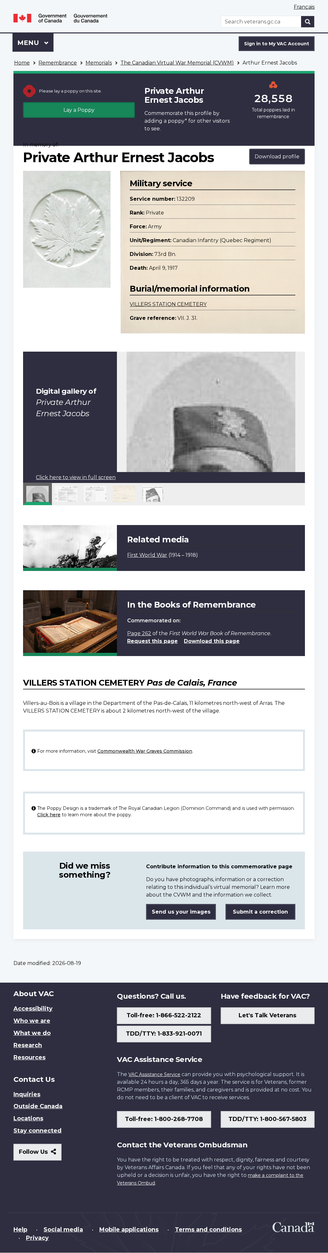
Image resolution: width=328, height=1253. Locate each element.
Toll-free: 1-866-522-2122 (164, 1015)
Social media (63, 1229)
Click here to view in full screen (76, 477)
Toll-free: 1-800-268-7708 (164, 1119)
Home (22, 63)
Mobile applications (129, 1229)
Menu (29, 43)
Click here (49, 815)
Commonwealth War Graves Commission (144, 751)
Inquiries (26, 1094)
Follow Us (40, 1154)
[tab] (37, 494)
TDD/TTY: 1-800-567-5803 (267, 1119)
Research (27, 1045)
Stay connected (37, 1130)
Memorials (99, 63)
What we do (32, 1033)
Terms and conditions (208, 1229)
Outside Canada (37, 1106)
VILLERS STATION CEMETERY (168, 304)
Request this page (152, 641)
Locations (28, 1118)
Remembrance (57, 63)
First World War (147, 555)
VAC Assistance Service (154, 1074)
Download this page (212, 641)
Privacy (37, 1237)
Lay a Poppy (78, 110)
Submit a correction (260, 912)
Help (20, 1229)
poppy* (177, 121)
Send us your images (181, 912)
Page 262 (139, 633)
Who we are (31, 1020)
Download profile (277, 156)
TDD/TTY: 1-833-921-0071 (164, 1033)
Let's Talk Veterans (267, 1015)
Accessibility (33, 1008)
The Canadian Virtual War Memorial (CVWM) (177, 63)
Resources (29, 1057)
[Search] (308, 22)
